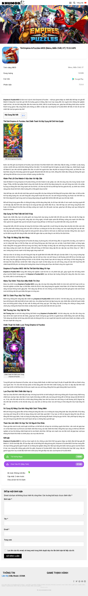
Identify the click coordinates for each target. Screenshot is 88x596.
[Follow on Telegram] (85, 581)
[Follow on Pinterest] (79, 581)
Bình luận (8, 499)
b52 (67, 585)
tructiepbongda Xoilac (18, 585)
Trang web (8, 540)
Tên (6, 519)
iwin (63, 585)
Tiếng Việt (80, 3)
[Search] (74, 3)
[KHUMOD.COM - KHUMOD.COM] (13, 2)
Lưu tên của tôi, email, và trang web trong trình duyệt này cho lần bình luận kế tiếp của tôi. (41, 551)
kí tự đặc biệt (6, 585)
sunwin (58, 585)
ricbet (28, 586)
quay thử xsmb (44, 587)
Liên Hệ (5, 576)
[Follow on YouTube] (82, 581)
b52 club (33, 586)
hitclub (48, 585)
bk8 (83, 585)
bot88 (38, 585)
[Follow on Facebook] (74, 581)
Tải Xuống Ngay (16, 457)
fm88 (43, 585)
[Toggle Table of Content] (22, 115)
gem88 (28, 585)
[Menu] (70, 3)
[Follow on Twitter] (76, 581)
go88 (39, 586)
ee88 (79, 585)
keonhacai (10, 586)
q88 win (74, 585)
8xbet (3, 586)
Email (6, 529)
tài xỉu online (22, 586)
